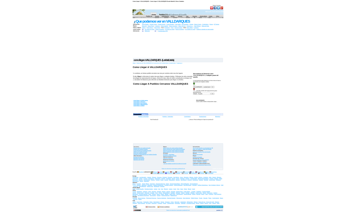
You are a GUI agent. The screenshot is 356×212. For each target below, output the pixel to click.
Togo (156, 193)
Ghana (204, 193)
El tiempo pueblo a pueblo (169, 155)
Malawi (166, 194)
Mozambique (166, 193)
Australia (135, 198)
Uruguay (186, 173)
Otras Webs (190, 27)
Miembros (217, 116)
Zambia (215, 193)
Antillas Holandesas (158, 185)
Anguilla (162, 186)
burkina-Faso (179, 191)
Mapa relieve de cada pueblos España (173, 148)
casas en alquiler (159, 29)
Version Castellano (165, 206)
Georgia (141, 180)
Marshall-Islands (171, 198)
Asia (187, 16)
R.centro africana (143, 194)
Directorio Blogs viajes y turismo (201, 159)
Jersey (141, 181)
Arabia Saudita (140, 189)
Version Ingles (151, 206)
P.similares (167, 27)
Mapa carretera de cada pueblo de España (174, 149)
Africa (217, 16)
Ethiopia (192, 193)
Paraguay (177, 173)
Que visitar (178, 24)
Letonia (166, 180)
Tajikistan (183, 203)
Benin (202, 194)
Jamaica (139, 185)
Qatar (134, 189)
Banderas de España (139, 158)
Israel (174, 189)
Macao (202, 203)
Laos (210, 203)
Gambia (187, 193)
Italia (210, 177)
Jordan (155, 189)
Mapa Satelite (164, 26)
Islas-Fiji (135, 199)
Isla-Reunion (179, 194)
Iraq (162, 189)
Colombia (167, 172)
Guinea (168, 191)
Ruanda (173, 191)
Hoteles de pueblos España (141, 149)
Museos (192, 17)
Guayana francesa (160, 183)
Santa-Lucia (150, 186)
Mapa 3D (144, 26)
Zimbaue (178, 193)
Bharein (166, 189)
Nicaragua (170, 173)
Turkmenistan (170, 203)
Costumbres (205, 24)
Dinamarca (151, 178)
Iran (159, 189)
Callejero (170, 17)
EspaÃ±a (141, 172)
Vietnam (135, 203)
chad (149, 191)
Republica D (200, 172)
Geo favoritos (185, 24)
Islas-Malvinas (142, 186)
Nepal (164, 203)
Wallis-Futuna (194, 198)
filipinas (196, 202)
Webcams (147, 31)
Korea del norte (210, 202)
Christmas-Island (191, 203)
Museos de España (198, 154)
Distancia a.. (190, 26)
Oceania (195, 16)
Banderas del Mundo (139, 159)
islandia (201, 180)
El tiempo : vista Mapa (168, 154)
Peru (173, 172)
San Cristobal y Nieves (214, 185)
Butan (151, 202)
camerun (145, 191)
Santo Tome (172, 194)
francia (173, 178)
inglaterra (205, 177)
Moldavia (218, 180)
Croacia (145, 178)
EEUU (134, 183)
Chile (161, 172)
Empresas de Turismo (168, 161)
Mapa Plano (151, 26)
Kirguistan (177, 203)
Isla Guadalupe (194, 183)
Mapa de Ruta (205, 26)
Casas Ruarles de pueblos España (142, 150)
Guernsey (146, 181)
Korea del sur (202, 202)
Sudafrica (198, 191)
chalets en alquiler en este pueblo (205, 29)
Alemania (186, 177)
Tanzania (147, 193)
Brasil (143, 183)
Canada (139, 183)
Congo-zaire (199, 193)
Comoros (211, 194)
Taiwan (162, 202)
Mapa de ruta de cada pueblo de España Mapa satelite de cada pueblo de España (173, 151)
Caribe (210, 16)
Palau (209, 198)
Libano (170, 189)
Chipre (140, 178)
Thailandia (146, 202)
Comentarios (187, 116)
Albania (191, 177)
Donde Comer (153, 24)
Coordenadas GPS (163, 31)
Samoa (214, 203)
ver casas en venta (149, 29)
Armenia (189, 180)
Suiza (181, 177)
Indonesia (154, 203)
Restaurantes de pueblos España (142, 148)
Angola (134, 191)
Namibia (173, 193)
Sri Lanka (148, 203)
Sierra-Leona (140, 193)
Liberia (134, 193)
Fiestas (191, 24)
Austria (196, 177)
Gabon (183, 193)
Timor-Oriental (141, 203)
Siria (178, 189)
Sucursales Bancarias (216, 17)
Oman (185, 189)
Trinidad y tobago (168, 185)
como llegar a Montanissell (140, 104)
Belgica (200, 177)
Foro (172, 27)
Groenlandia (147, 180)
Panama (202, 173)
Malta (220, 178)
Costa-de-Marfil (206, 191)
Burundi (198, 194)
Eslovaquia (157, 178)
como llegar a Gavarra (139, 101)
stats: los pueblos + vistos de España (202, 149)
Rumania (170, 177)
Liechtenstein (142, 177)
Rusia (161, 180)
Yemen (160, 193)
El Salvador (210, 173)
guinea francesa (165, 195)
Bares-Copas (197, 24)
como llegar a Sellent (138, 105)
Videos (144, 27)
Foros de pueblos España (140, 153)
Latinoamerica (165, 16)
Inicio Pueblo (145, 24)
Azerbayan (195, 180)
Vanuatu (205, 198)
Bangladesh (157, 202)
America (180, 16)
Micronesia (179, 198)
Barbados (149, 185)
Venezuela (180, 172)
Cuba (193, 172)
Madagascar (173, 195)
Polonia (153, 180)
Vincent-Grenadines (175, 183)
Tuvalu (200, 198)
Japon (134, 202)
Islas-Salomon (186, 198)
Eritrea (194, 194)
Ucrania (211, 178)
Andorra (216, 178)
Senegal (154, 191)
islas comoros (217, 194)
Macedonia (172, 180)
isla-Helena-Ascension (143, 195)
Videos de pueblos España (140, 152)
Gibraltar (206, 180)
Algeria (163, 191)
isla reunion (153, 195)
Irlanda (214, 177)
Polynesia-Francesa (151, 198)
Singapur (167, 202)
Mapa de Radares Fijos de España (201, 152)
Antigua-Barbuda (178, 185)
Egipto (162, 194)
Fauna (211, 24)
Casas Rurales (170, 24)
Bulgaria (219, 177)
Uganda (152, 193)
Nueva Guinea (141, 198)
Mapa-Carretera (173, 26)
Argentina (187, 172)
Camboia (160, 203)
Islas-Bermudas (187, 185)
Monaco (154, 177)
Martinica (135, 186)
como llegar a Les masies (140, 103)
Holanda (182, 178)
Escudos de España (139, 157)
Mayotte (135, 195)
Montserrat (156, 186)
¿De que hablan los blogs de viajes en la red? (174, 163)
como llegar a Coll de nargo (140, 100)
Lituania (149, 177)
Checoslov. (135, 178)
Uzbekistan (183, 202)
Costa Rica (214, 172)
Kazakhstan (136, 177)
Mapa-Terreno (182, 26)
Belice (147, 183)
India (218, 203)
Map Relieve (197, 26)
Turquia (158, 180)
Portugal (165, 177)
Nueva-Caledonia (161, 198)
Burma (197, 203)
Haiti (222, 185)
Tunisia (158, 195)
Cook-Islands (215, 198)
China (172, 202)
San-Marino (184, 180)
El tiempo (161, 17)
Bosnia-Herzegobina (203, 178)
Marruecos (209, 193)
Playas (197, 17)
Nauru (221, 198)
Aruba (167, 183)
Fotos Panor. (150, 27)
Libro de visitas (178, 27)
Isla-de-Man (212, 180)
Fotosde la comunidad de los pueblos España (145, 154)
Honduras (161, 173)
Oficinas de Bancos (168, 158)
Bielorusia (135, 180)
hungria (187, 178)
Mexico (155, 172)
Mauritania (135, 194)
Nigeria (154, 194)
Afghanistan (190, 202)
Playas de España (197, 157)
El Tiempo (216, 24)
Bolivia (207, 172)
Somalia (159, 191)
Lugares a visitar (181, 17)
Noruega (159, 177)
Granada (194, 185)
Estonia (163, 178)
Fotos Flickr (157, 27)
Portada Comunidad (143, 116)
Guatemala (194, 173)
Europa (172, 16)
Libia (206, 194)
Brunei (189, 189)
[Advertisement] (178, 45)
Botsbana (139, 191)
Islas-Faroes (136, 181)
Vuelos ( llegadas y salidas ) (200, 162)
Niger (149, 194)
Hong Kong (139, 202)
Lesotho (193, 191)
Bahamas (144, 185)
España (157, 16)
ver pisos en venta (169, 29)
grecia (177, 178)
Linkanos (196, 27)
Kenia (158, 194)
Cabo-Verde (187, 191)
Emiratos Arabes (149, 189)
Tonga (139, 199)
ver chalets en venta (190, 29)
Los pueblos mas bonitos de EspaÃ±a (145, 17)
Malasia (217, 202)
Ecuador (155, 173)
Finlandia (168, 178)
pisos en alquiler (180, 29)
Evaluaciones (202, 116)
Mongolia (177, 202)
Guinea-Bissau (187, 194)
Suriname (152, 183)
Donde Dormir (161, 24)
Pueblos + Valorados (168, 116)
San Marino (176, 177)
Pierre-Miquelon (185, 183)
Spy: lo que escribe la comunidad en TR (203, 148)
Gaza (181, 189)
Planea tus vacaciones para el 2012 (202, 165)
